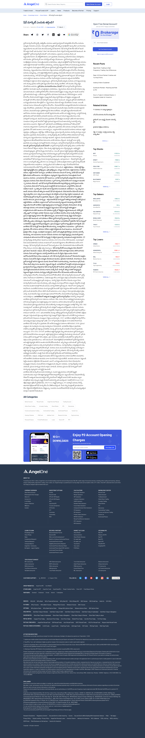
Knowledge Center (29, 532)
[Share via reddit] (59, 35)
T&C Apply (113, 715)
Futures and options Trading (32, 410)
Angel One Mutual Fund (44, 622)
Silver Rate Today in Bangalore (61, 615)
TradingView (60, 592)
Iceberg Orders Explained (101, 82)
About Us (27, 497)
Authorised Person (63, 410)
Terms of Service (64, 709)
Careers (27, 508)
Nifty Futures (35, 604)
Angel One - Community (30, 546)
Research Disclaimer (29, 715)
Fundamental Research (30, 539)
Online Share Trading (30, 406)
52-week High (77, 539)
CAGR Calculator (78, 501)
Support (96, 10)
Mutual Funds (40, 401)
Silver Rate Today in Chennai (79, 615)
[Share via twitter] (43, 35)
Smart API (61, 419)
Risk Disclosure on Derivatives (39, 721)
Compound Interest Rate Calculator (83, 508)
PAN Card (40, 415)
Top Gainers (77, 543)
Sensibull (34, 592)
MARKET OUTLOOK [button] (79, 530)
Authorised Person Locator (56, 552)
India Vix (102, 601)
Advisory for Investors (83, 718)
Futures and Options (54, 505)
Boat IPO (100, 539)
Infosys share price (103, 564)
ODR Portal (26, 721)
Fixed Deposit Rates (89, 589)
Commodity (52, 514)
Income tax (101, 514)
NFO (50, 501)
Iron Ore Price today (89, 619)
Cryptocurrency (75, 415)
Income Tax (75, 410)
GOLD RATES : (27, 611)
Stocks (51, 492)
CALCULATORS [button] (78, 490)
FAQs (107, 715)
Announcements (78, 534)
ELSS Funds (46, 626)
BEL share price (78, 570)
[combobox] (61, 27)
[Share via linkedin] (53, 35)
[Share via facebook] (48, 35)
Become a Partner (78, 10)
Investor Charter (71, 718)
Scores (70, 715)
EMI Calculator (77, 523)
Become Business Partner (55, 532)
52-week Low (77, 541)
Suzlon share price (29, 564)
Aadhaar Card (50, 415)
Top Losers (76, 546)
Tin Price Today (101, 619)
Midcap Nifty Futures (59, 604)
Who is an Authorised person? (56, 537)
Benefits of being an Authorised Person (59, 539)
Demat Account (29, 401)
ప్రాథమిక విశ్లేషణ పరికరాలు (101, 127)
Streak (47, 592)
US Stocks (52, 508)
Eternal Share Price (79, 568)
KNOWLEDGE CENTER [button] (104, 490)
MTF (69, 419)
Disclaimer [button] (27, 681)
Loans (53, 419)
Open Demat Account (93, 4)
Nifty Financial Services (51, 601)
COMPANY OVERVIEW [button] (31, 490)
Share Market (55, 406)
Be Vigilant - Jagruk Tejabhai (32, 548)
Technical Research (29, 541)
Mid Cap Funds (94, 626)
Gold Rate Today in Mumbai (40, 612)
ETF (50, 510)
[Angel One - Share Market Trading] (31, 4)
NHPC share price (53, 564)
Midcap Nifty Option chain (65, 608)
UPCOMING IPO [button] (102, 530)
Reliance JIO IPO (102, 534)
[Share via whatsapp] (37, 35)
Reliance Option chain (81, 608)
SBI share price (53, 568)
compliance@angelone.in (65, 700)
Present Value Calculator (80, 514)
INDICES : (26, 601)
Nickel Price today (77, 619)
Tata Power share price (55, 570)
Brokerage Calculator (79, 492)
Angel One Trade (47, 589)
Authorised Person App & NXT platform (59, 548)
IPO (63, 406)
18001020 (43, 578)
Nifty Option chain (36, 608)
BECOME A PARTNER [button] (55, 530)
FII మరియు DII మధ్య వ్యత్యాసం (102, 109)
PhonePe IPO (101, 543)
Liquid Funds (54, 626)
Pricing (88, 10)
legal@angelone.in (67, 706)
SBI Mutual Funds (57, 622)
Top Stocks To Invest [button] (31, 559)
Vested (53, 592)
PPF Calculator (78, 521)
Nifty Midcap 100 (74, 601)
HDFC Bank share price (55, 561)
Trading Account (67, 401)
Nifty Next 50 (64, 601)
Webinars (27, 505)
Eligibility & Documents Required (57, 543)
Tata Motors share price (31, 568)
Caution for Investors (55, 721)
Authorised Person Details (56, 550)
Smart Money (28, 534)
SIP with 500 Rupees (54, 499)
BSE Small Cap (93, 601)
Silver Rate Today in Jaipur (96, 615)
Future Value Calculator (80, 505)
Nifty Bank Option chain (49, 608)
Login (108, 4)
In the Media (28, 501)
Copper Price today (39, 619)
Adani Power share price (80, 564)
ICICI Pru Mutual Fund (94, 622)
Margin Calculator (78, 494)
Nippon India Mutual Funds (109, 622)
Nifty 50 (32, 601)
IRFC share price (29, 561)
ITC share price (102, 566)
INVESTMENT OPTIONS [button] (55, 490)
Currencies (52, 512)
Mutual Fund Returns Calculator (82, 519)
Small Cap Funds (65, 626)
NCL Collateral (95, 718)
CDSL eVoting (104, 718)
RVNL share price (53, 566)
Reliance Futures (71, 604)
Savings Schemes (29, 415)
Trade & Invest (28, 10)
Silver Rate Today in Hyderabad (42, 615)
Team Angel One (51, 27)
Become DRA (52, 534)
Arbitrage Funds (75, 626)
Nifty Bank (40, 601)
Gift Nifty (108, 601)
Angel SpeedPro (57, 589)
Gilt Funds (85, 626)
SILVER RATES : (27, 615)
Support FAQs (53, 578)
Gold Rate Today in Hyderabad (90, 612)
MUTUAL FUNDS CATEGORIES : (32, 626)
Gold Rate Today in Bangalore (108, 612)
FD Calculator (77, 510)
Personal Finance (29, 419)
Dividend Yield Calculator (80, 503)
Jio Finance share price (104, 568)
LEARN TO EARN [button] (29, 530)
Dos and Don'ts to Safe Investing (58, 715)
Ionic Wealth (49, 585)
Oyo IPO (100, 537)
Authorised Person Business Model (58, 546)
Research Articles (62, 415)
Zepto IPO (100, 541)
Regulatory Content (42, 715)
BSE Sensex (84, 601)
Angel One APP (37, 589)
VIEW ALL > (105, 140)
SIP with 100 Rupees (54, 497)
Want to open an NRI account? (105, 54)
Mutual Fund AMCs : (29, 622)
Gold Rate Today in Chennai (72, 612)
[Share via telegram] (32, 35)
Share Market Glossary (79, 537)
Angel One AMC (40, 585)
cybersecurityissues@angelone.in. (71, 704)
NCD (50, 516)
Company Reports (29, 543)
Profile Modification (43, 419)
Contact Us (28, 499)
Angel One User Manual (53, 401)
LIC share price (102, 570)
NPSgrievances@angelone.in (30, 702)
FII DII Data (76, 548)
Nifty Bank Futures (46, 604)
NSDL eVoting (114, 718)
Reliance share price (103, 561)
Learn (53, 10)
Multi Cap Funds (104, 626)
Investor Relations (29, 503)
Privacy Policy (53, 709)
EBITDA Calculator (78, 516)
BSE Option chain (94, 608)
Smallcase (41, 592)
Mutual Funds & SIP (42, 10)
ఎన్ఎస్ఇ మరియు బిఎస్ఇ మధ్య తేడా (104, 114)
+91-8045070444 (51, 704)
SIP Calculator (77, 497)
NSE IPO (100, 532)
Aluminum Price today (53, 619)
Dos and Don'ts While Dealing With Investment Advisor (89, 715)
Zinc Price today (65, 619)
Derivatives (71, 406)
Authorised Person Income (56, 541)
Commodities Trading (48, 410)
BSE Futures (81, 604)
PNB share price (78, 566)
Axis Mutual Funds (69, 622)
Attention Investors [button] (30, 634)
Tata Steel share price (79, 561)
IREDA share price (29, 566)
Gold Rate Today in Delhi (56, 612)
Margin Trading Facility (69, 589)
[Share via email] (64, 35)
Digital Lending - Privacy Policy (41, 718)
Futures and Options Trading (105, 512)
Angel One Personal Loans (58, 718)
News (59, 10)
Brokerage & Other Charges (32, 494)
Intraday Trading (43, 406)
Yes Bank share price (30, 570)
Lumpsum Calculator (79, 499)
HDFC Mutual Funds (81, 622)
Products (66, 10)
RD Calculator (77, 512)
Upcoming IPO (52, 503)
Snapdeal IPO (101, 546)
